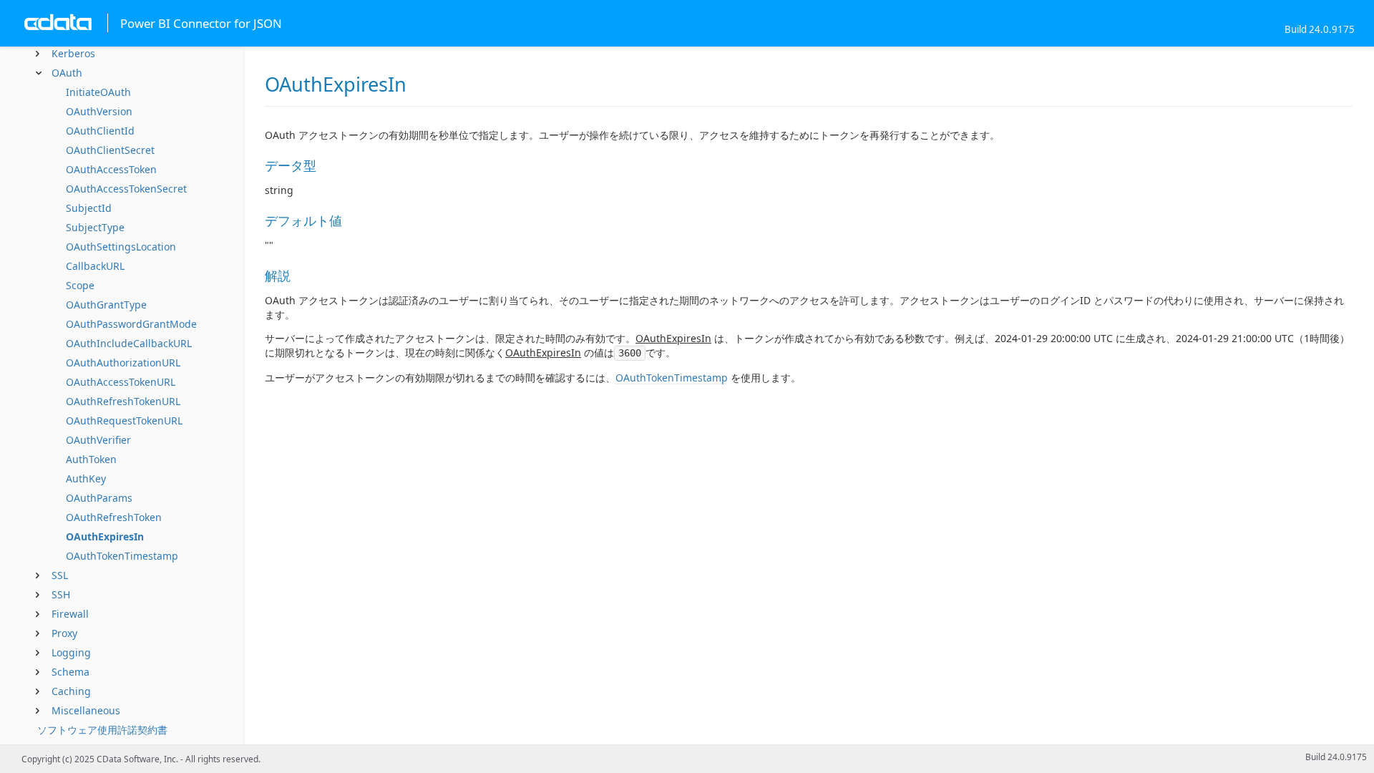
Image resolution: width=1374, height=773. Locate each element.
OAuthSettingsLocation (121, 246)
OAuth (67, 72)
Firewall (70, 614)
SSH (61, 594)
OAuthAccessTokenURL (120, 382)
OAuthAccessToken (111, 169)
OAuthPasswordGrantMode (131, 324)
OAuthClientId (100, 130)
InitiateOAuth (98, 92)
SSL (60, 575)
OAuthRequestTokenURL (124, 420)
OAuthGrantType (106, 304)
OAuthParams (99, 498)
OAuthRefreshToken (114, 517)
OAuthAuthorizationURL (123, 362)
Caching (71, 691)
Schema (70, 672)
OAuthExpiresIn (105, 536)
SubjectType (95, 227)
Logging (71, 652)
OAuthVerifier (98, 440)
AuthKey (86, 478)
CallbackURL (95, 266)
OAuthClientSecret (110, 150)
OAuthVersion (99, 111)
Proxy (64, 633)
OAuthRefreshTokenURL (123, 401)
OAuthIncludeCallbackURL (129, 343)
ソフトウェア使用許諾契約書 (102, 729)
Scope (80, 285)
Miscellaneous (86, 710)
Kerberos (73, 53)
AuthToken (91, 459)
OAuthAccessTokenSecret (126, 188)
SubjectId (89, 208)
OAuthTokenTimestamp (122, 556)
